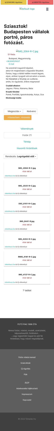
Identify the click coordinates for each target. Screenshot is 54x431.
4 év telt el (27, 171)
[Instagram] (8, 100)
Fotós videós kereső (27, 357)
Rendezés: (19, 156)
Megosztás (13, 111)
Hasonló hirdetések (27, 148)
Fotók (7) (27, 135)
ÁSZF (27, 383)
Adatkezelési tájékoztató (27, 388)
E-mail (11, 64)
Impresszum (27, 394)
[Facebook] (6, 100)
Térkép (27, 141)
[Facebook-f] (27, 406)
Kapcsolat (27, 400)
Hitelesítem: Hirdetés (18, 117)
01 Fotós (11, 54)
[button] (7, 9)
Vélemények (27, 128)
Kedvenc (31, 111)
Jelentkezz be (10, 176)
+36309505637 (13, 61)
